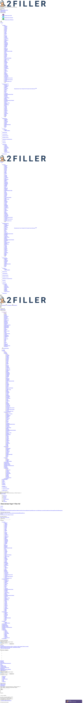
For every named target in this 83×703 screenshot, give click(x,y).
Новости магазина (4, 642)
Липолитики (8, 469)
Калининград (6, 320)
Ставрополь (6, 338)
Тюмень (5, 342)
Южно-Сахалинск (7, 345)
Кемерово (5, 321)
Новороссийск (6, 326)
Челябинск (6, 344)
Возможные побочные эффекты (5, 669)
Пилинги (7, 459)
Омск (5, 328)
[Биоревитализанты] (8, 83)
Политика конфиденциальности (5, 663)
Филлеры (1, 510)
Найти (1, 689)
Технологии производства (4, 667)
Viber (4, 500)
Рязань (5, 331)
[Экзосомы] (8, 141)
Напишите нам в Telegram (8, 17)
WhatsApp (5, 501)
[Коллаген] (8, 140)
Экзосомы (52, 510)
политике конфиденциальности (6, 700)
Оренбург (5, 329)
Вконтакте (5, 495)
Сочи (5, 337)
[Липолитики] (8, 143)
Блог (1, 664)
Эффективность (3, 670)
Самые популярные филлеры (5, 648)
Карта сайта (2, 662)
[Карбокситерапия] (8, 134)
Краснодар (6, 322)
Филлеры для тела (35, 510)
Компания (2, 660)
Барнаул (5, 315)
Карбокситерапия (29, 510)
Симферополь (6, 336)
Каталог (5, 352)
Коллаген (49, 510)
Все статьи (2, 645)
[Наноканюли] (8, 292)
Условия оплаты (3, 665)
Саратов (5, 334)
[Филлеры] (8, 24)
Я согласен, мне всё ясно (4, 702)
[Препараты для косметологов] (8, 138)
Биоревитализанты (9, 413)
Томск (5, 340)
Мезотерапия (8, 448)
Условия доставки (3, 666)
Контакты (2, 661)
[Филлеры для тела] (8, 136)
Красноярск (6, 323)
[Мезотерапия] (8, 117)
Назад (5, 312)
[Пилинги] (8, 267)
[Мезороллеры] (8, 131)
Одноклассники (6, 499)
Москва (5, 314)
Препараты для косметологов (43, 510)
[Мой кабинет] (0, 295)
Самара (5, 332)
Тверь (5, 339)
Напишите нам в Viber (8, 15)
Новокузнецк (6, 325)
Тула (5, 341)
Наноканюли (60, 510)
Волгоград (6, 317)
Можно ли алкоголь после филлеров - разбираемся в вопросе (10, 647)
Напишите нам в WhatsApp (8, 19)
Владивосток (6, 316)
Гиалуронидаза (23, 510)
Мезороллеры (19, 510)
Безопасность (2, 668)
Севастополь (6, 335)
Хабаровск (6, 343)
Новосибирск (6, 327)
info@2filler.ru (3, 493)
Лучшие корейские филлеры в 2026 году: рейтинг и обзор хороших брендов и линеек (14, 646)
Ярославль (6, 346)
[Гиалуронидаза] (8, 133)
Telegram (4, 496)
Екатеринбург (6, 318)
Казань (5, 319)
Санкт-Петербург (7, 333)
